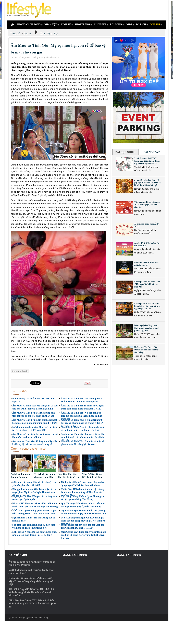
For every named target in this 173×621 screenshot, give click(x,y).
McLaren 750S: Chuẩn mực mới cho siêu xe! (146, 263)
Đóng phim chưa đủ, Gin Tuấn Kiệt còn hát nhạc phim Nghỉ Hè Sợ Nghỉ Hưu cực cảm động (34, 492)
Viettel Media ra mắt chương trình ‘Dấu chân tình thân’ (45, 477)
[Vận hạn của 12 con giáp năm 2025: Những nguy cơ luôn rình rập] (124, 207)
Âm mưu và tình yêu (19, 371)
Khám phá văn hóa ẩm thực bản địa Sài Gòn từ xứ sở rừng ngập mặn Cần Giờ (147, 306)
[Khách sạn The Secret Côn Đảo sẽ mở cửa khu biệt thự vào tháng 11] (124, 353)
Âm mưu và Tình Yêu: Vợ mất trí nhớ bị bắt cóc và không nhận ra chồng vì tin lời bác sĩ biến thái (82, 423)
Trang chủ (15, 33)
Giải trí (27, 33)
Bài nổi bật (152, 152)
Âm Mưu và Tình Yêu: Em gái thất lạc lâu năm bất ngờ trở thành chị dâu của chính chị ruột (83, 437)
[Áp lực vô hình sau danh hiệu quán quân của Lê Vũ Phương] (22, 463)
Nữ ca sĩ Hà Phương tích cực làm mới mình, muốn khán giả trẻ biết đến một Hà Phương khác (35, 506)
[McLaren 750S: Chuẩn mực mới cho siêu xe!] (124, 268)
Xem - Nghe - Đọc (49, 33)
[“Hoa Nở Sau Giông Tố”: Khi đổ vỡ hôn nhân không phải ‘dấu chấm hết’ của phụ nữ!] (93, 463)
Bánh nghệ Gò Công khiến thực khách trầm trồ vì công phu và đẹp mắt (146, 328)
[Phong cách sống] (30, 10)
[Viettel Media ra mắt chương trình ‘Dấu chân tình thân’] (45, 463)
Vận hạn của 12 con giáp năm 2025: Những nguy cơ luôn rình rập (147, 204)
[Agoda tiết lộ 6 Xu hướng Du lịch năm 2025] (124, 249)
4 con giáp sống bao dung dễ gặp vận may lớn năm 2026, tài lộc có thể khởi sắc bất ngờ (147, 182)
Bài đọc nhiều (125, 152)
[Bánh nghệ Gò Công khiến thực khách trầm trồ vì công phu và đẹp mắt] (124, 331)
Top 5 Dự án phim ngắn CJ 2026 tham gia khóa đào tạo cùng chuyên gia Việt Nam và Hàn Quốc (83, 520)
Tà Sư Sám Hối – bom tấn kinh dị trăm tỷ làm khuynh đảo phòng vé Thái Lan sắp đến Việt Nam (82, 492)
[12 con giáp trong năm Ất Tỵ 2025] (124, 229)
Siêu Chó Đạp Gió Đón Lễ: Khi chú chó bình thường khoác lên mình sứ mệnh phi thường (31, 592)
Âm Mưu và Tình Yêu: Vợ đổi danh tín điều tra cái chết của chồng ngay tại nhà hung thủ (81, 416)
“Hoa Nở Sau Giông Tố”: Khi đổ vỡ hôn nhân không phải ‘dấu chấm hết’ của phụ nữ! (32, 603)
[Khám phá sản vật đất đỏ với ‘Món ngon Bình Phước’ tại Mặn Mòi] (124, 287)
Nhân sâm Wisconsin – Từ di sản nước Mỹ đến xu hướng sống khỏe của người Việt (30, 581)
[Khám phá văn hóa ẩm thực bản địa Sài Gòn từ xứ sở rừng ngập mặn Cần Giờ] (124, 309)
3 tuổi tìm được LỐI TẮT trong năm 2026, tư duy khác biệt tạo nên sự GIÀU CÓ (146, 161)
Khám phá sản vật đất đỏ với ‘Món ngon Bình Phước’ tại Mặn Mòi (147, 284)
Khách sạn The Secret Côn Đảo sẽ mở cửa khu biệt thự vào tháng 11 (146, 349)
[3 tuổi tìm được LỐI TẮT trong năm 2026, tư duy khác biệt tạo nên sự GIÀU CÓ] (124, 164)
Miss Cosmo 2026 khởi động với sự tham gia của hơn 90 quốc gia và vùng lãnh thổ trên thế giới (83, 535)
